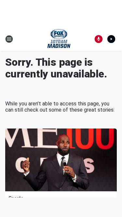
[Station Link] (59, 39)
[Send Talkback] (98, 39)
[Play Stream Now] (111, 39)
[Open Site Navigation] (9, 39)
